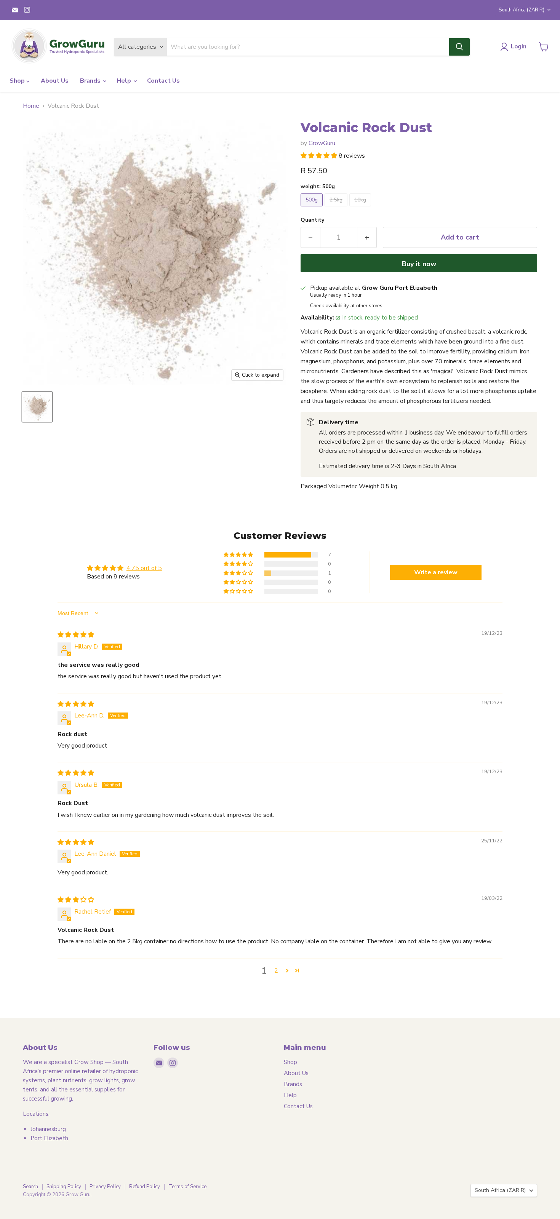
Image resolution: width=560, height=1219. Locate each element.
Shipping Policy (63, 1186)
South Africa (521, 9)
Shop (18, 81)
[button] (320, 156)
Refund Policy (144, 1186)
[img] (76, 635)
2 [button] (276, 971)
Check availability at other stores (346, 305)
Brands (91, 81)
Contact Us (163, 81)
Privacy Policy (105, 1186)
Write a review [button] (436, 572)
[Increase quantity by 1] (367, 237)
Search (30, 1186)
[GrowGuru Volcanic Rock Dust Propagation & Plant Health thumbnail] (37, 407)
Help (125, 81)
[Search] (459, 47)
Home (31, 105)
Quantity (312, 220)
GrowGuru (322, 143)
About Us (55, 81)
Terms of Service (187, 1186)
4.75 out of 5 (144, 568)
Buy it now (419, 263)
